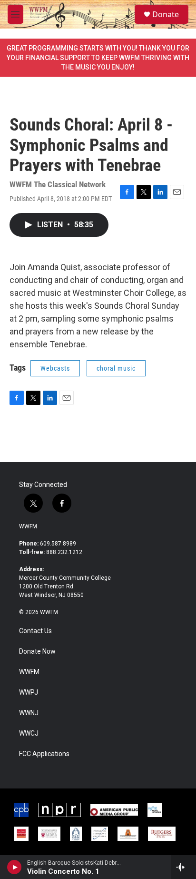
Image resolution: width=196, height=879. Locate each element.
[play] (14, 867)
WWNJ (29, 713)
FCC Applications (44, 754)
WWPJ (28, 692)
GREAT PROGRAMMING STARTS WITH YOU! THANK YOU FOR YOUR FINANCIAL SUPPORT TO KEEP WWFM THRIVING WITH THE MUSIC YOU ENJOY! (98, 57)
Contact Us (35, 631)
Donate (165, 14)
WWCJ (29, 733)
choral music (116, 368)
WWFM (28, 526)
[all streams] (183, 867)
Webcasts (55, 368)
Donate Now (37, 651)
